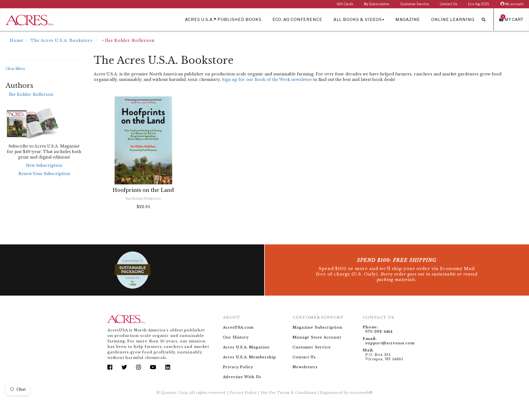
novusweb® (361, 392)
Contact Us (448, 4)
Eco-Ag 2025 (478, 4)
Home (16, 40)
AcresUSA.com (238, 327)
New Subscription (44, 165)
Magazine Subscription (317, 327)
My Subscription (376, 4)
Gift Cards (345, 4)
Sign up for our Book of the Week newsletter (267, 79)
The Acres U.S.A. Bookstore (62, 40)
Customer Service (414, 4)
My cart (512, 19)
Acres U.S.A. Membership (249, 357)
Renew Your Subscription (44, 173)
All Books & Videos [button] (357, 19)
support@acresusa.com (389, 343)
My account (513, 4)
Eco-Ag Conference (297, 19)
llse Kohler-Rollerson (31, 94)
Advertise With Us (242, 377)
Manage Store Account (317, 337)
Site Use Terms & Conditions (288, 392)
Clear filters (15, 69)
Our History (236, 337)
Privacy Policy (238, 367)
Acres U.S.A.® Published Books (223, 19)
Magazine (407, 19)
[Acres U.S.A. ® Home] (29, 19)
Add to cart (143, 221)
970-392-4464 (379, 331)
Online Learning (452, 19)
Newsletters (305, 367)
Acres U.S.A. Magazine (246, 347)
